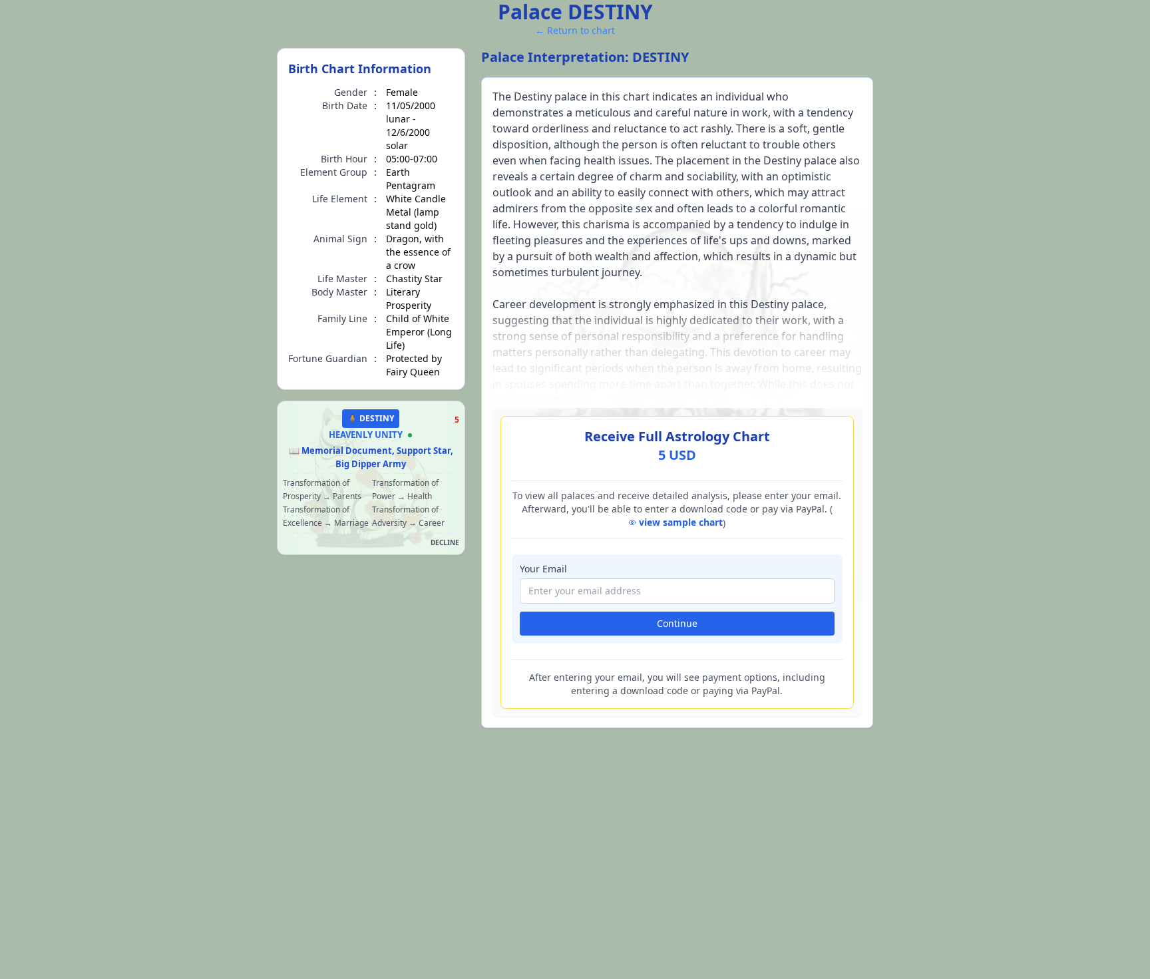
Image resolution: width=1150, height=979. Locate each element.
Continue (677, 623)
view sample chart (681, 522)
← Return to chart (575, 30)
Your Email (543, 568)
